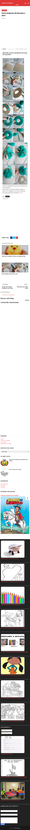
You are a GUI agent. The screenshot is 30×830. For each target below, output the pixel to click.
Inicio (2, 439)
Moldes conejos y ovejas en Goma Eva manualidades (14, 652)
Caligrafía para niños (6, 754)
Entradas (4, 730)
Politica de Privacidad (6, 443)
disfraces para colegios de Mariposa (10, 800)
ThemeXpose (17, 828)
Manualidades (4, 484)
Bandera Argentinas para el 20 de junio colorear (14, 777)
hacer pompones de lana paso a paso (10, 273)
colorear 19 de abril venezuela (15, 469)
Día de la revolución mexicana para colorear (13, 628)
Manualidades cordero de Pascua (10, 558)
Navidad (3, 485)
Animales (3, 487)
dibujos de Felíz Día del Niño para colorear (12, 721)
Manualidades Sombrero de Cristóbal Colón (12, 581)
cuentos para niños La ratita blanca (10, 604)
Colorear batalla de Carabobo (10, 495)
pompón (4, 10)
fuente (21, 192)
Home (17, 4)
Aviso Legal (3, 442)
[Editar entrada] (5, 198)
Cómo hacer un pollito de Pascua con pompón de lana (13, 256)
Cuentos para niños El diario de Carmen (11, 675)
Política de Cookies (5, 440)
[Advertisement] (15, 33)
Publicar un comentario (9, 295)
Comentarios (5, 733)
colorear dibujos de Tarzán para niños (11, 698)
